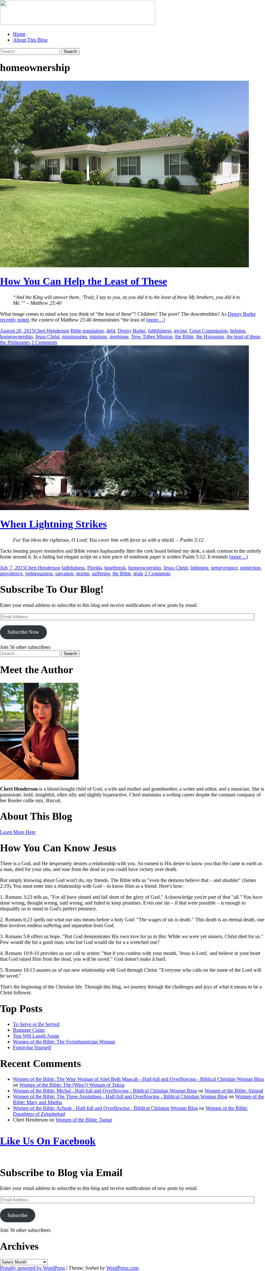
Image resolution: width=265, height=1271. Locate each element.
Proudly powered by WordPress (32, 1268)
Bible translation (87, 330)
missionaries (74, 336)
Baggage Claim (29, 1030)
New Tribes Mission (152, 336)
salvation (64, 573)
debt (110, 330)
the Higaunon (210, 336)
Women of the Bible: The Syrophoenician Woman (64, 1041)
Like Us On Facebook (48, 1141)
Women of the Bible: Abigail (234, 1090)
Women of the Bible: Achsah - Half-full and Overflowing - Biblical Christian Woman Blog (105, 1108)
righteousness (39, 573)
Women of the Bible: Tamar (84, 1119)
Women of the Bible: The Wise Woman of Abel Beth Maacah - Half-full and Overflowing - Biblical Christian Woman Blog (138, 1079)
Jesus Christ (47, 336)
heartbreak (115, 567)
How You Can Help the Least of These (83, 281)
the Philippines (15, 342)
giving (180, 330)
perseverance (224, 567)
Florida (94, 567)
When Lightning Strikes (53, 524)
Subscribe (17, 1215)
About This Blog (30, 40)
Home (19, 34)
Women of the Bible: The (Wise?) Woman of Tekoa (71, 1085)
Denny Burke (131, 330)
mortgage (119, 336)
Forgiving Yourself (32, 1047)
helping (237, 330)
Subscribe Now (23, 632)
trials (138, 573)
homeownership (16, 336)
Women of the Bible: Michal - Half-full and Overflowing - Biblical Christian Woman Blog (105, 1090)
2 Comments (44, 342)
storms (82, 573)
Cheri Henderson (51, 330)
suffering (101, 573)
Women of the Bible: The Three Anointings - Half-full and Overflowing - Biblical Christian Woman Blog (120, 1096)
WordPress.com (122, 1268)
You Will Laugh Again (36, 1036)
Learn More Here (18, 832)
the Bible (184, 336)
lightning (199, 567)
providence (11, 573)
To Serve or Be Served (36, 1024)
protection (250, 567)
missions (98, 336)
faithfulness (159, 330)
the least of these (243, 336)
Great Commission (208, 330)
